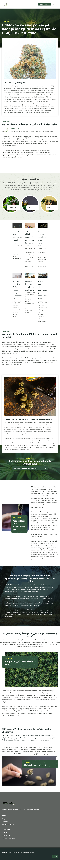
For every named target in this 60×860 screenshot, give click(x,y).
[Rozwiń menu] (56, 4)
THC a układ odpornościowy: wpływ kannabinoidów (29, 238)
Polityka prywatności (8, 838)
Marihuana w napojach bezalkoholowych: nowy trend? (42, 238)
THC (48, 344)
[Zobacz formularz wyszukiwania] (53, 4)
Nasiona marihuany (8, 824)
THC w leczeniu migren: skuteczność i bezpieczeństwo (42, 290)
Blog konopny (6, 819)
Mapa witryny (6, 835)
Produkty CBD (6, 822)
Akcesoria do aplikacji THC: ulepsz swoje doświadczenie (17, 290)
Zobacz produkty (44, 4)
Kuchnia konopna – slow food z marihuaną (29, 285)
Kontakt (4, 833)
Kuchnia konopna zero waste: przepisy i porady (17, 237)
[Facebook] (53, 856)
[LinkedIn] (56, 856)
